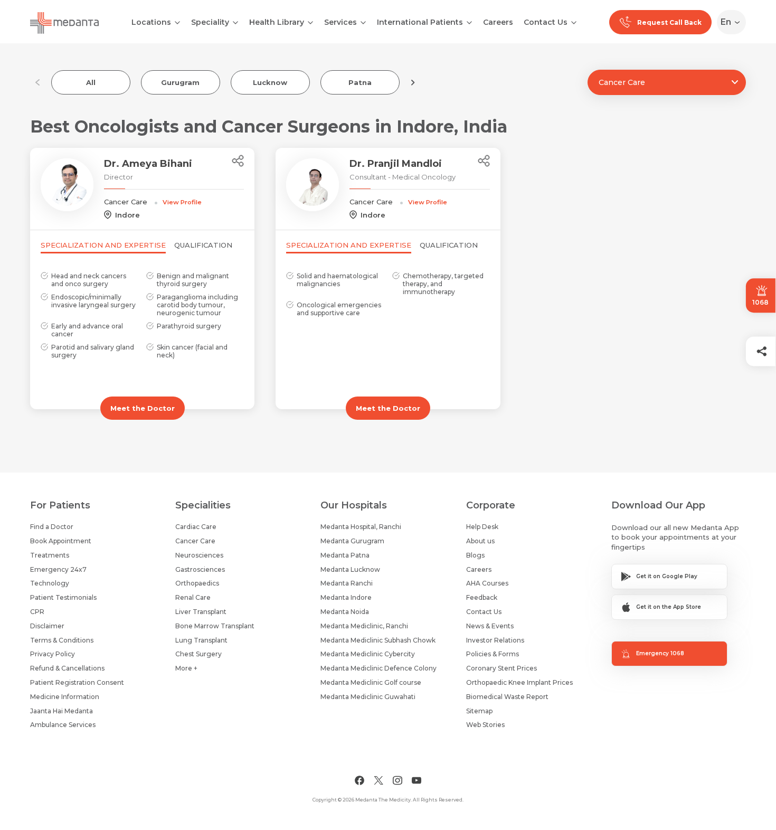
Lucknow (270, 82)
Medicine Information (64, 697)
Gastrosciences (200, 569)
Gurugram (180, 82)
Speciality (210, 22)
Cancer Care (195, 541)
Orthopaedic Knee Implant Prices (519, 682)
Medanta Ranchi (346, 583)
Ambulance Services (63, 725)
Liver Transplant (200, 612)
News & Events (490, 626)
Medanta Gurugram (352, 541)
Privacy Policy (52, 654)
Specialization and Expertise (103, 245)
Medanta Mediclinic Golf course (370, 682)
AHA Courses (487, 583)
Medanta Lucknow (350, 569)
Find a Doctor (51, 527)
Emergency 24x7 (58, 569)
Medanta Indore (346, 597)
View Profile (182, 202)
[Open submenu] (235, 21)
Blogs (475, 555)
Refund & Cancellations (67, 668)
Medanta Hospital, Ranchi (360, 527)
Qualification (203, 245)
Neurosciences (199, 555)
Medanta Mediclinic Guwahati (367, 697)
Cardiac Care (195, 527)
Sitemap (479, 711)
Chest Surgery (198, 654)
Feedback (481, 597)
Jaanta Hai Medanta (61, 711)
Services (340, 22)
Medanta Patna (345, 555)
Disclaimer (47, 626)
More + (186, 668)
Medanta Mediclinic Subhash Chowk (378, 640)
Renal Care (193, 597)
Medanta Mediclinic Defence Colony (378, 668)
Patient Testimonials (63, 597)
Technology (49, 583)
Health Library (276, 22)
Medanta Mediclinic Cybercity (367, 654)
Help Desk (482, 527)
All (91, 82)
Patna (360, 82)
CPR (37, 612)
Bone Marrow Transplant (214, 626)
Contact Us (545, 22)
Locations (151, 22)
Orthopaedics (197, 583)
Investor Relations (495, 640)
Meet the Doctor (142, 408)
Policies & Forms (492, 654)
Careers (498, 22)
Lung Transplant (201, 640)
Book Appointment (60, 541)
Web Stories (485, 725)
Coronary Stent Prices (501, 668)
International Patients (420, 22)
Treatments (49, 555)
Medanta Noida (344, 612)
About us (480, 541)
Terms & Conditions (61, 640)
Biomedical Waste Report (507, 697)
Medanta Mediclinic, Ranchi (364, 626)
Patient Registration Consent (77, 682)
